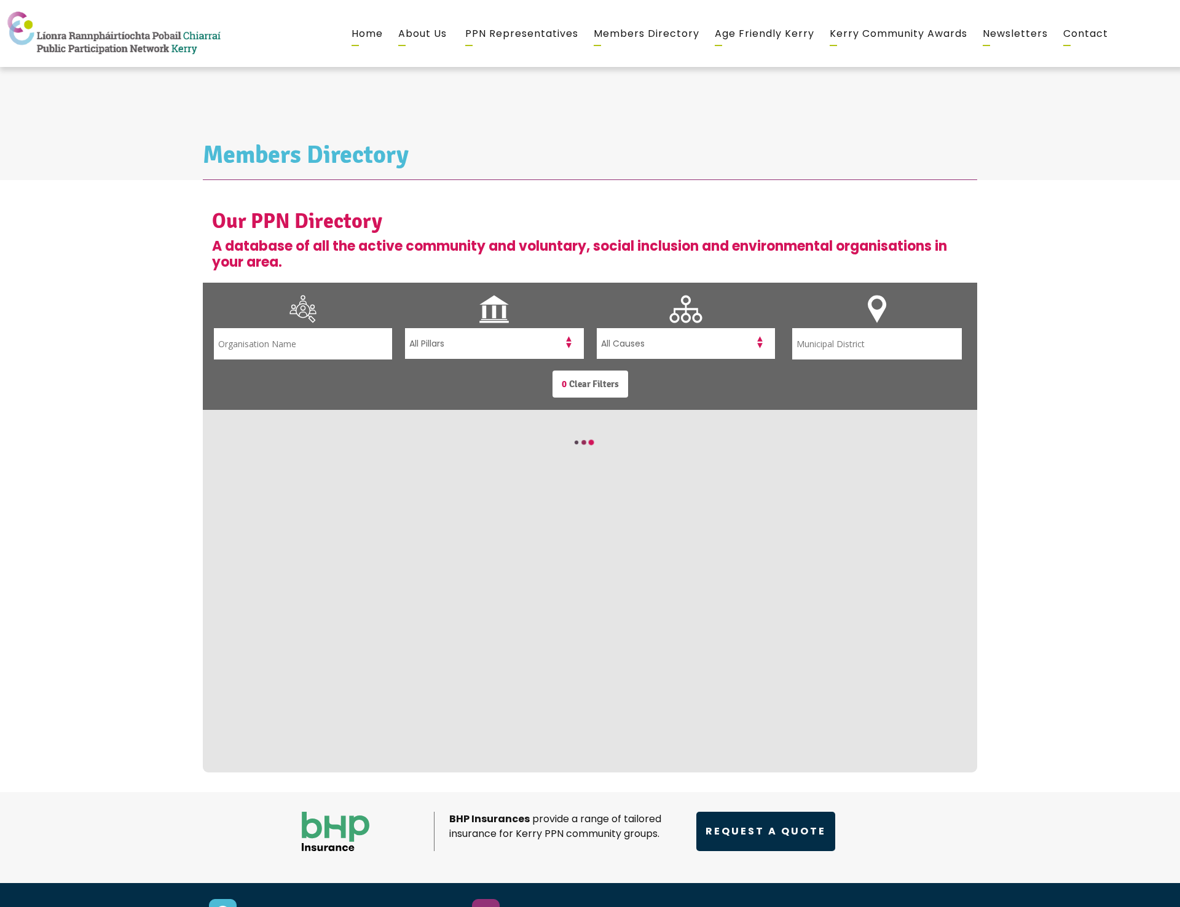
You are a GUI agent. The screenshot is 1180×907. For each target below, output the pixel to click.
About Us (422, 33)
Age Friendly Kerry (764, 33)
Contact (1085, 33)
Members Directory (646, 33)
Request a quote (766, 831)
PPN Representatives (521, 33)
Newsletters (1015, 33)
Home (367, 33)
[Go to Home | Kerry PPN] (113, 33)
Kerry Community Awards (898, 33)
